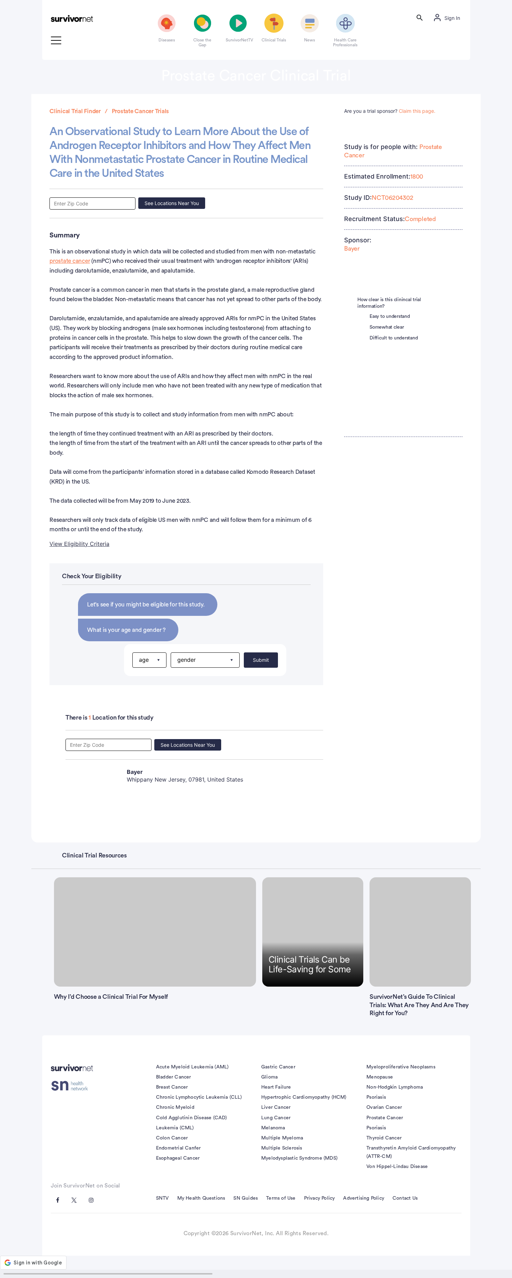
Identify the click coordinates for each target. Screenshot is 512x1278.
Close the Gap (202, 42)
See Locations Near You (172, 203)
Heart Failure (276, 1087)
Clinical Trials (274, 40)
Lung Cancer (275, 1117)
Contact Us (405, 1198)
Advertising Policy (363, 1198)
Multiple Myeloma (282, 1138)
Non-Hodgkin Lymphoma (394, 1087)
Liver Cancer (275, 1107)
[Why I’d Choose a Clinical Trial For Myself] (155, 932)
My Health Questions (201, 1198)
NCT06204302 (392, 198)
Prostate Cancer (384, 1117)
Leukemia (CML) (175, 1128)
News (309, 40)
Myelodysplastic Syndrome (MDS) (299, 1158)
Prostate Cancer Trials (140, 111)
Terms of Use (280, 1198)
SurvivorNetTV (238, 40)
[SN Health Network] (72, 1085)
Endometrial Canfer (178, 1148)
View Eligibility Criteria (79, 543)
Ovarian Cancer (384, 1107)
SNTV (162, 1198)
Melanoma (273, 1128)
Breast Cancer (172, 1087)
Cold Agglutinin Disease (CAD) (191, 1117)
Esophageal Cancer (178, 1158)
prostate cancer (69, 261)
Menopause (379, 1077)
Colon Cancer (172, 1138)
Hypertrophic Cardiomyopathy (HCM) (304, 1097)
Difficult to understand (394, 338)
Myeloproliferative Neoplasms (400, 1067)
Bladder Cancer (173, 1077)
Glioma (269, 1077)
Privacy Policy (319, 1198)
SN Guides (245, 1198)
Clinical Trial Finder (75, 111)
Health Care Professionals (345, 42)
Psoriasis (376, 1097)
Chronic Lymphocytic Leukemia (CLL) (199, 1097)
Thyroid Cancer (384, 1138)
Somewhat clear (387, 327)
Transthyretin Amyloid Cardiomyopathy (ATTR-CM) (411, 1152)
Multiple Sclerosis (281, 1148)
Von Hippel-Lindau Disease (397, 1166)
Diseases (166, 40)
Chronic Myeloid (175, 1107)
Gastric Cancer (278, 1067)
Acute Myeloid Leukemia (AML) (192, 1067)
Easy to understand (390, 316)
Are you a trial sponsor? (389, 111)
